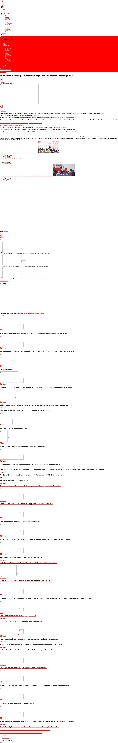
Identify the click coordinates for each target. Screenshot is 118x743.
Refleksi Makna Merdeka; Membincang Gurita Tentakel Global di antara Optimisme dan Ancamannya (27, 278)
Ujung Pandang (9, 29)
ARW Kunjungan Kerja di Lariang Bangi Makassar (12, 158)
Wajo (6, 31)
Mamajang (7, 19)
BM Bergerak (5, 13)
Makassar (7, 18)
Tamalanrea (8, 27)
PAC (3, 14)
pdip (6, 180)
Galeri (3, 10)
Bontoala (7, 17)
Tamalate (7, 28)
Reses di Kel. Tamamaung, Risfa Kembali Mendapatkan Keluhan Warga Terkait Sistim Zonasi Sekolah (21, 123)
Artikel (4, 12)
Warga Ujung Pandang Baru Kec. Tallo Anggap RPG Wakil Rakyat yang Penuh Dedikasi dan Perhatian (25, 730)
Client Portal (5, 738)
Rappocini (7, 24)
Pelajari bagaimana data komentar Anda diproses (34, 313)
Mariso (6, 20)
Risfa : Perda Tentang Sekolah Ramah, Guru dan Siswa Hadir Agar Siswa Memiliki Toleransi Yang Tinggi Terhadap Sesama (27, 175)
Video (3, 34)
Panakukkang (8, 23)
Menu (3, 736)
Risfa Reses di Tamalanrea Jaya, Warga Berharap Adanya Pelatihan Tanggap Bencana (20, 152)
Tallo (6, 25)
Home (3, 9)
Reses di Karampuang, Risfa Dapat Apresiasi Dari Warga (12, 125)
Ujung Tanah (8, 30)
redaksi (2, 82)
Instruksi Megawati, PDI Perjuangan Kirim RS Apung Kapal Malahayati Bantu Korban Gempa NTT (26, 266)
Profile (4, 33)
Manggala (7, 22)
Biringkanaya (8, 15)
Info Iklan (4, 735)
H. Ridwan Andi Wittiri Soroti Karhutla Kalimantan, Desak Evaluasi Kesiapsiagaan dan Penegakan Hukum (28, 253)
